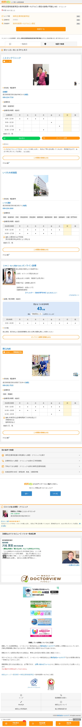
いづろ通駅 (7, 203)
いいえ (55, 493)
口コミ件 (8, 61)
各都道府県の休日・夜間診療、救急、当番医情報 (21, 472)
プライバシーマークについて (34, 687)
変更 (78, 16)
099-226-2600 (8, 208)
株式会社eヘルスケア (47, 646)
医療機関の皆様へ (61, 698)
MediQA (21, 704)
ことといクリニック (12, 58)
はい (26, 493)
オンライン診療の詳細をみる (41, 337)
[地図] (26, 94)
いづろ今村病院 (10, 173)
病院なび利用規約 (21, 709)
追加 (78, 20)
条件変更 (77, 719)
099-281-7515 (8, 385)
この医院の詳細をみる (41, 158)
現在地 (69, 723)
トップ (21, 698)
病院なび (5, 2)
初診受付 (22, 138)
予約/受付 (15, 723)
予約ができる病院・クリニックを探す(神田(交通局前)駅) (25, 466)
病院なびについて (61, 704)
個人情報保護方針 (61, 709)
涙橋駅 (5, 92)
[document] (41, 110)
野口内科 (7, 349)
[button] (4, 556)
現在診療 (42, 723)
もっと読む (27, 151)
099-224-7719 (8, 97)
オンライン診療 (61, 138)
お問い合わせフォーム (42, 664)
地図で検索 (60, 44)
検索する (41, 29)
